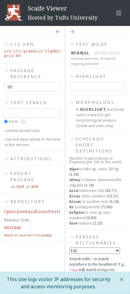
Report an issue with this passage (28, 235)
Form (13, 121)
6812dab (12, 227)
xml (34, 186)
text (20, 186)
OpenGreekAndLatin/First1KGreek (40, 211)
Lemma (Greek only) (22, 130)
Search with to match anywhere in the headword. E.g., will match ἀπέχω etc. (97, 264)
